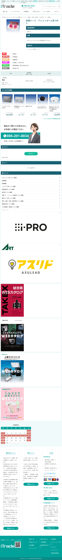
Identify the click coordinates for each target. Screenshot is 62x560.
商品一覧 (5, 11)
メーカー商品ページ (33, 49)
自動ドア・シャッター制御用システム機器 (12, 195)
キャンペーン (5, 209)
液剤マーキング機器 (45, 17)
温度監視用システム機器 (8, 189)
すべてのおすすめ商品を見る (52, 118)
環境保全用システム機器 (8, 204)
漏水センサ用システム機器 (9, 198)
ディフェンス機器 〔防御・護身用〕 (30, 17)
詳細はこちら (11, 528)
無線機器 (4, 180)
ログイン (45, 81)
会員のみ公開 (29, 81)
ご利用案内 (26, 11)
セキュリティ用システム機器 (14, 17)
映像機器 (4, 183)
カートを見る (46, 11)
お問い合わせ (36, 11)
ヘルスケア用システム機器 (9, 186)
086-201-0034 (29, 6)
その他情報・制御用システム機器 (10, 207)
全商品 (3, 17)
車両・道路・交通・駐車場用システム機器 (12, 201)
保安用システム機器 (7, 192)
